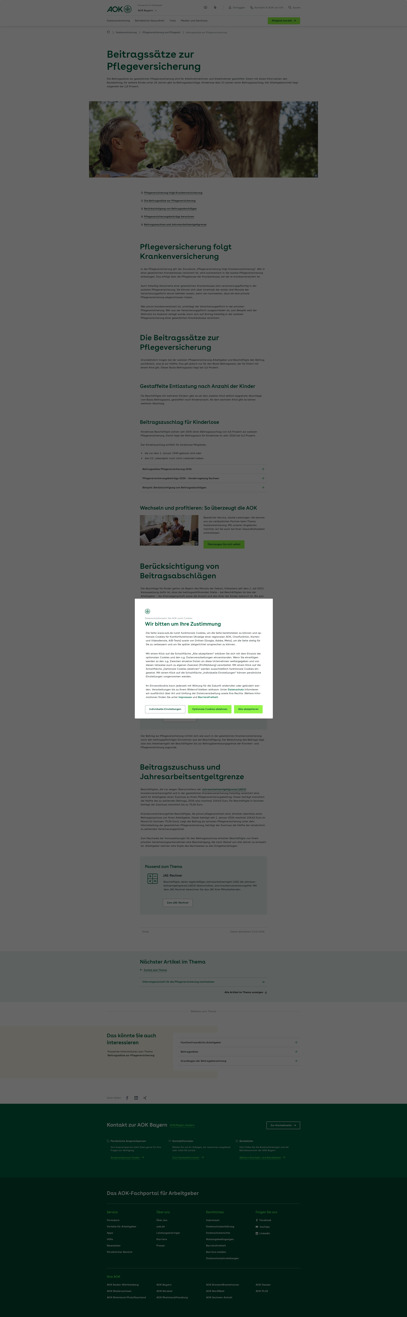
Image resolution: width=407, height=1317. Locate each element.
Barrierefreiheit (208, 697)
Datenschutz (236, 689)
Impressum (185, 697)
